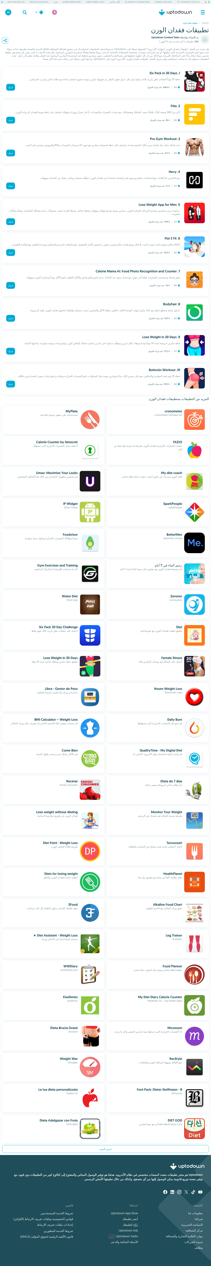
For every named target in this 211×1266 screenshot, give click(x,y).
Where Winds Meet (72, 2)
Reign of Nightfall (39, 2)
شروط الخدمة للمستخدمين (56, 1213)
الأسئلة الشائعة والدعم (124, 1242)
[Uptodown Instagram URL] (179, 1192)
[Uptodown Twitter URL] (186, 1192)
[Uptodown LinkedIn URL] (172, 1192)
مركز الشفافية (194, 1230)
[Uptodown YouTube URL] (200, 1192)
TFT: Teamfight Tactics (188, 2)
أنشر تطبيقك (130, 1219)
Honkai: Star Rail (163, 2)
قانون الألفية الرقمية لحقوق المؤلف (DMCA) (46, 1236)
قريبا (55, 2)
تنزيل (10, 87)
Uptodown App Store (124, 1213)
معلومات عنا (195, 1213)
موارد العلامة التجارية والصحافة (184, 1236)
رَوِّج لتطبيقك (130, 1225)
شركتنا (199, 1219)
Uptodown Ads (128, 1230)
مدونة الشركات (193, 1242)
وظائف (198, 1248)
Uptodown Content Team (165, 37)
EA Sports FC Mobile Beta (137, 2)
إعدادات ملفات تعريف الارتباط (55, 1225)
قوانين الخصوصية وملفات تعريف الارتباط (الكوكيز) (43, 1219)
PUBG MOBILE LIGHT (95, 2)
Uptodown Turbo (124, 1236)
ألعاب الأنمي (114, 2)
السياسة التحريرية (192, 1225)
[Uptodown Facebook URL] (165, 1192)
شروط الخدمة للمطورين (58, 1231)
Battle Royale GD (16, 2)
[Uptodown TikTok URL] (193, 1192)
